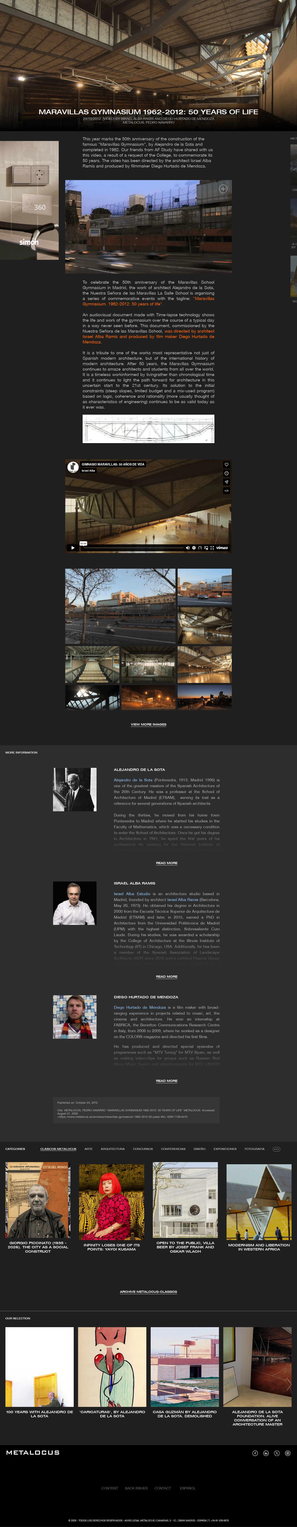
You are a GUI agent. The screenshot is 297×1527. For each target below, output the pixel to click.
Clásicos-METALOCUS (58, 1149)
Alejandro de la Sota (139, 770)
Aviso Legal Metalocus (140, 1521)
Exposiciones (225, 1149)
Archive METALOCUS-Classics (148, 1292)
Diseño (199, 1149)
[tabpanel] (148, 1227)
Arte (89, 1149)
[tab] (58, 1149)
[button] (12, 1227)
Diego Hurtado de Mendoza (146, 997)
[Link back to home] (33, 1453)
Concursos (143, 1149)
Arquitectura (113, 1149)
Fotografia (255, 1149)
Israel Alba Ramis (134, 883)
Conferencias (173, 1149)
